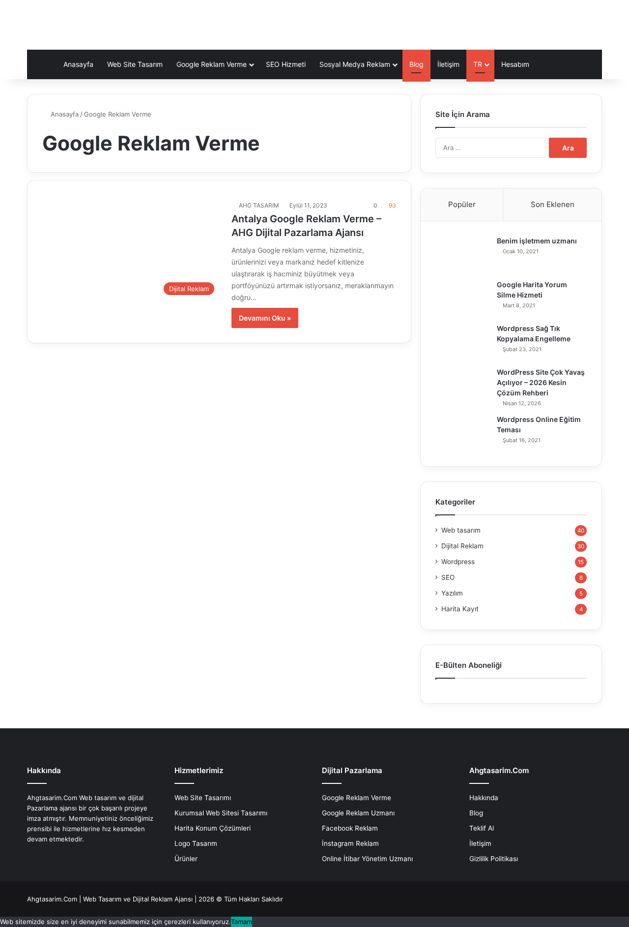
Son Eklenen (552, 204)
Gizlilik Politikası (493, 859)
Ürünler (186, 859)
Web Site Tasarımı (202, 798)
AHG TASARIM (259, 205)
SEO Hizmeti (286, 64)
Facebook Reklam (350, 828)
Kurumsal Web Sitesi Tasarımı (220, 813)
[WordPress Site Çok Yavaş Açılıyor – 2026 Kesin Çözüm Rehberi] (462, 385)
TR (477, 64)
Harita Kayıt (460, 609)
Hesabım (515, 64)
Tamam (241, 922)
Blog (416, 64)
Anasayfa (78, 64)
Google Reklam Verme (211, 64)
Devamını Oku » (265, 318)
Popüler (462, 204)
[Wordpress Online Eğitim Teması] (462, 433)
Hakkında (483, 798)
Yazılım (452, 593)
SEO (448, 577)
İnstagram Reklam (350, 843)
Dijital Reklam (462, 546)
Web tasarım (461, 530)
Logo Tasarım (195, 843)
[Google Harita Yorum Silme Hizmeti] (462, 298)
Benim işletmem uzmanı (537, 241)
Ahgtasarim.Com (52, 899)
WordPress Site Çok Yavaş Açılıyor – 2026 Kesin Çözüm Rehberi (541, 382)
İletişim (448, 64)
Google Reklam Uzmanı (358, 813)
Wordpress (458, 562)
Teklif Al (481, 828)
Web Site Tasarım (135, 64)
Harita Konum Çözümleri (212, 828)
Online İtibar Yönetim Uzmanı (367, 859)
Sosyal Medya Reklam (354, 64)
